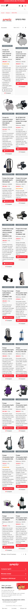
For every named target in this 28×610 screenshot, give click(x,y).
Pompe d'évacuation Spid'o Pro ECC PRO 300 (21, 292)
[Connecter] (22, 5)
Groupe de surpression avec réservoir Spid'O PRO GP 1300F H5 (6, 53)
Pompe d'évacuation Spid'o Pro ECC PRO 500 (21, 349)
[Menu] (19, 5)
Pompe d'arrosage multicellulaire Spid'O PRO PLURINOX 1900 (7, 293)
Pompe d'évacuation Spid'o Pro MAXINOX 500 (8, 457)
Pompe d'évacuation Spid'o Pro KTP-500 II (21, 405)
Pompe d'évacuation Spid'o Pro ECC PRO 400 (8, 349)
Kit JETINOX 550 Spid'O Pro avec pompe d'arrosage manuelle (21, 120)
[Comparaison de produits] (25, 5)
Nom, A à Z (16, 27)
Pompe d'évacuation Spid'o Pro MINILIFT (8, 518)
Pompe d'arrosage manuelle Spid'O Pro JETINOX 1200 (21, 180)
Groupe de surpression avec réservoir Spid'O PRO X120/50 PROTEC (21, 55)
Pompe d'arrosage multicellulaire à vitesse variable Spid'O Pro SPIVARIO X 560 (7, 232)
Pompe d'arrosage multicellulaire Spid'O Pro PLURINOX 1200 (21, 231)
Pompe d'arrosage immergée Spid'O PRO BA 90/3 (7, 180)
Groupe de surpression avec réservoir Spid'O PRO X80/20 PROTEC (7, 121)
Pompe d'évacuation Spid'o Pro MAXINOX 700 (21, 457)
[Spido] (3, 6)
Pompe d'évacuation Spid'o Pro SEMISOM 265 (21, 518)
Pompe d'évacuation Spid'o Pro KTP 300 (8, 405)
